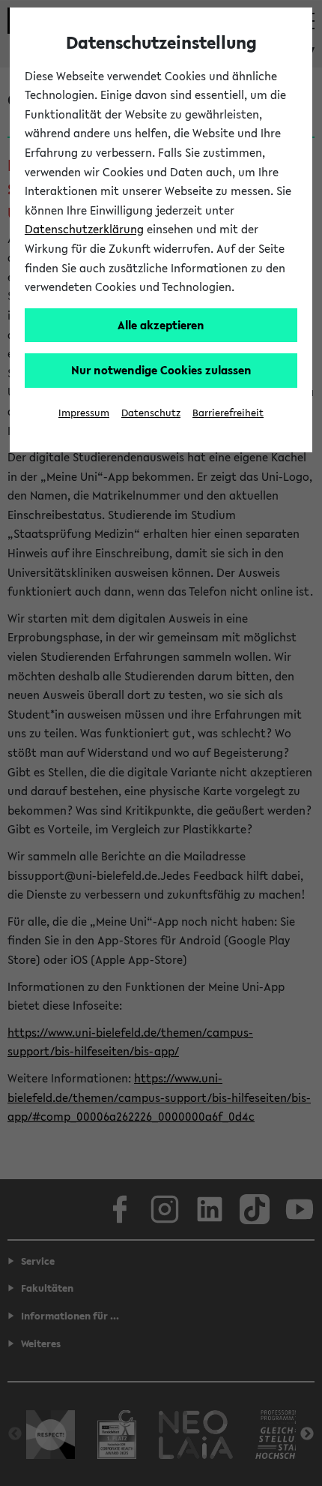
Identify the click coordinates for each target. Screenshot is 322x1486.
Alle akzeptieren (161, 325)
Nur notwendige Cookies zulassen (161, 370)
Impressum (83, 413)
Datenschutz (150, 413)
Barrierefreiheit (228, 413)
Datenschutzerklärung (84, 229)
